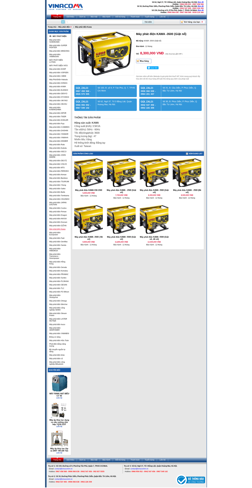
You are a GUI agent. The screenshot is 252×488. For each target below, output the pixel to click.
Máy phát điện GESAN (58, 285)
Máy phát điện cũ (56, 359)
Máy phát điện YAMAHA (58, 138)
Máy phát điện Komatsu (58, 271)
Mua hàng (144, 61)
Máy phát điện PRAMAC (59, 274)
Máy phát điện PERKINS (59, 171)
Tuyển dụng (149, 17)
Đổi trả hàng (120, 17)
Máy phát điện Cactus (57, 208)
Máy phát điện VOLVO (58, 164)
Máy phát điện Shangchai (55, 296)
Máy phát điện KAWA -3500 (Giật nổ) (154, 191)
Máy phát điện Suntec (57, 278)
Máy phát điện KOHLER (58, 120)
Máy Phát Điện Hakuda (58, 80)
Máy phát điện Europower (55, 234)
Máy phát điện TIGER (57, 117)
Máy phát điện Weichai (58, 304)
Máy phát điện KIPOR (57, 113)
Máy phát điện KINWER (58, 141)
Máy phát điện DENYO (58, 94)
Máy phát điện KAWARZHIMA (55, 109)
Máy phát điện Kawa (57, 229)
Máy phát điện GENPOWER (55, 329)
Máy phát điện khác (57, 355)
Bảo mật (94, 17)
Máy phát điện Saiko (57, 189)
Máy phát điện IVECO (57, 152)
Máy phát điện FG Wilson (59, 292)
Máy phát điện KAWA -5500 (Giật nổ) (121, 238)
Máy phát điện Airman (57, 175)
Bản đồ (201, 2)
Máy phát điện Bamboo (58, 178)
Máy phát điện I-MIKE (57, 76)
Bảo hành (106, 17)
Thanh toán (135, 17)
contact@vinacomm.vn (63, 469)
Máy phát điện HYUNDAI (59, 97)
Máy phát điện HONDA (58, 83)
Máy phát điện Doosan (58, 222)
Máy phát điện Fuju (56, 124)
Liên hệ (163, 17)
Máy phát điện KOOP (57, 69)
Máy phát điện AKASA (58, 219)
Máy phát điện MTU (57, 168)
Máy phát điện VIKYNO (58, 101)
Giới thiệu (70, 17)
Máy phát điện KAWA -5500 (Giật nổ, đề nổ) (154, 238)
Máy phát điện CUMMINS (59, 127)
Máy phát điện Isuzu (57, 324)
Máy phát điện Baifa (57, 192)
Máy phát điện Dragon (58, 215)
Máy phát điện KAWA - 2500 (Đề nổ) (187, 191)
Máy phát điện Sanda (57, 245)
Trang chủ (57, 17)
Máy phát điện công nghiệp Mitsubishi (57, 363)
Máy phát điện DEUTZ (58, 161)
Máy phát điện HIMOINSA (55, 250)
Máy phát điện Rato (57, 145)
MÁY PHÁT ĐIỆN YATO (58, 66)
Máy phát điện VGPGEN (58, 73)
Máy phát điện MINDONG (59, 51)
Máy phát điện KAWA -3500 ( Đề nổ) (89, 238)
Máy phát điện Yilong (57, 185)
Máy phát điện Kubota (58, 148)
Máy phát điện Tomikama (59, 196)
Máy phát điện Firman (57, 212)
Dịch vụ (82, 17)
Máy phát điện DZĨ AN (57, 226)
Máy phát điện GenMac (58, 242)
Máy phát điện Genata (58, 267)
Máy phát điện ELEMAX (58, 90)
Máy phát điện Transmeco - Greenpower (55, 256)
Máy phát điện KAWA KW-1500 (88, 190)
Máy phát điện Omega (58, 301)
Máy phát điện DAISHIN (58, 131)
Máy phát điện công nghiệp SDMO (57, 309)
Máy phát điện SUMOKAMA (55, 41)
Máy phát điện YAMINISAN (55, 55)
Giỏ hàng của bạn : (193, 22)
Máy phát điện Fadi (56, 238)
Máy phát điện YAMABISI (59, 333)
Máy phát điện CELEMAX (59, 199)
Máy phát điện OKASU (58, 104)
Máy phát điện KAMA (57, 87)
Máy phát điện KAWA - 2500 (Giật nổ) (121, 191)
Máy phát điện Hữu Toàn (59, 340)
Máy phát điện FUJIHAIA (59, 281)
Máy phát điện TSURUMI (59, 182)
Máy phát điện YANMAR (58, 134)
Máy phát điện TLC (56, 288)
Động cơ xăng (55, 337)
